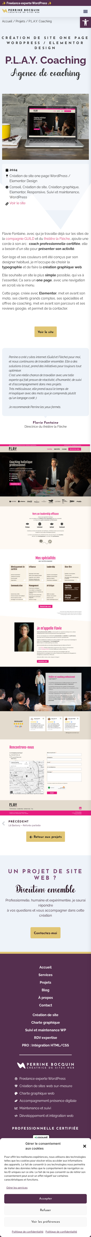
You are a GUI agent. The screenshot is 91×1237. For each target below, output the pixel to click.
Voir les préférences (45, 1222)
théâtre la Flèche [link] (57, 239)
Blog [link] (45, 990)
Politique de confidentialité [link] (27, 1231)
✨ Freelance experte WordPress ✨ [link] (27, 3)
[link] (85, 22)
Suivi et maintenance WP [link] (45, 1030)
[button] (85, 1146)
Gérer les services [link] (17, 1187)
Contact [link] (45, 1005)
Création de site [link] (45, 1015)
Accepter (45, 1198)
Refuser (45, 1210)
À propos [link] (45, 998)
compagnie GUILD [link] (20, 239)
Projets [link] (20, 21)
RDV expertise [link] (45, 1038)
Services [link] (45, 975)
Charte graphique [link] (45, 1023)
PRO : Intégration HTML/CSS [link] (45, 1045)
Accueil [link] (7, 21)
